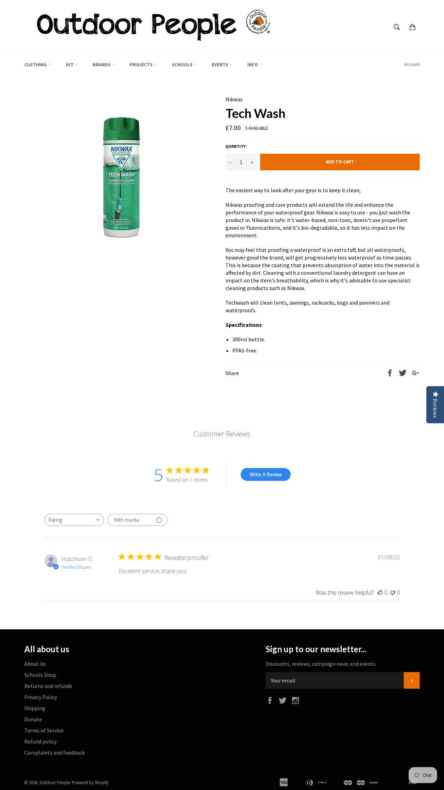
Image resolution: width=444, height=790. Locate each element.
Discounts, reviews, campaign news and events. (321, 663)
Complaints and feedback (54, 752)
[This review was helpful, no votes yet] (380, 592)
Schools (183, 64)
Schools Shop (40, 674)
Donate (33, 719)
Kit (70, 64)
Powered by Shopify (90, 782)
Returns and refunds (48, 685)
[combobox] (74, 520)
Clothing (36, 64)
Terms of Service (43, 730)
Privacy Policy (40, 697)
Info (253, 64)
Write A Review (266, 474)
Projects (142, 64)
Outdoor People (55, 782)
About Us (35, 663)
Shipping (34, 708)
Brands (102, 64)
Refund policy (40, 741)
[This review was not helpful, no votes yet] (392, 592)
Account (412, 64)
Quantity (235, 146)
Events (220, 64)
